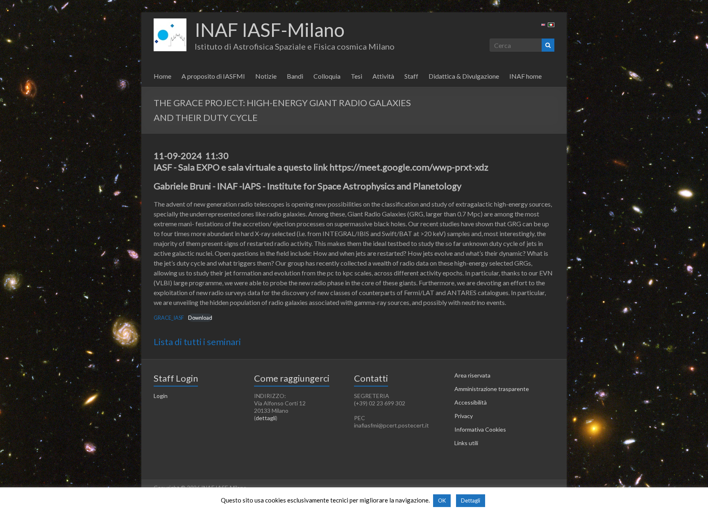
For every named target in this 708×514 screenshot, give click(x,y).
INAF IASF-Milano (270, 29)
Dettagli (470, 500)
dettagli (266, 417)
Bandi (295, 76)
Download (200, 317)
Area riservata (472, 375)
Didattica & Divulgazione (464, 76)
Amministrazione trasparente (491, 388)
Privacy (463, 415)
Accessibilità (470, 402)
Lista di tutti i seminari (197, 341)
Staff (411, 76)
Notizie (266, 76)
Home (162, 76)
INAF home (525, 76)
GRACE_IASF (169, 317)
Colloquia (326, 76)
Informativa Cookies (480, 429)
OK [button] (442, 500)
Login (161, 395)
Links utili (466, 442)
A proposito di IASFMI (213, 76)
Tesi (356, 76)
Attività (383, 76)
